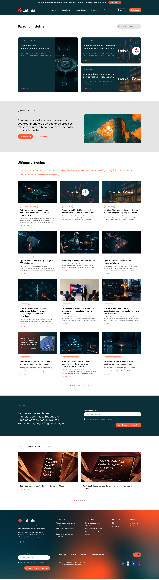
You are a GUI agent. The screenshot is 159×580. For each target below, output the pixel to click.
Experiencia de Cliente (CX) (78, 170)
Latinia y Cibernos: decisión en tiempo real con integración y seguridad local (99, 77)
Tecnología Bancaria (26, 175)
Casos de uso (80, 10)
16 (79, 385)
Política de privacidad (78, 555)
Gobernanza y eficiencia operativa (64, 535)
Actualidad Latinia (88, 41)
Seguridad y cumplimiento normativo (65, 530)
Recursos (95, 10)
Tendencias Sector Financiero (47, 175)
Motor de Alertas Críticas (94, 529)
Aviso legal (62, 555)
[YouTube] (23, 542)
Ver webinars (42, 136)
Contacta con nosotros (133, 524)
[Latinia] (26, 10)
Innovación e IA (96, 170)
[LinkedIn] (19, 542)
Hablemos (135, 10)
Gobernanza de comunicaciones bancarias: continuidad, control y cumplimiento (34, 50)
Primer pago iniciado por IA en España (78, 260)
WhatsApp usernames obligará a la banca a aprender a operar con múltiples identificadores (77, 364)
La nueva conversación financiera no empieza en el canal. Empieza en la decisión (78, 311)
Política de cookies (97, 555)
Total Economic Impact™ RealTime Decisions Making (43, 486)
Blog (114, 523)
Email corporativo (90, 411)
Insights (108, 170)
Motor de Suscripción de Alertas (94, 533)
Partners (107, 10)
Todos (21, 170)
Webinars (115, 526)
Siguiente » (85, 385)
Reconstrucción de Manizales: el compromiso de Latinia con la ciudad (99, 48)
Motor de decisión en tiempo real (92, 524)
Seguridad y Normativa (122, 170)
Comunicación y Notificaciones (29, 41)
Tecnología (65, 10)
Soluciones (51, 10)
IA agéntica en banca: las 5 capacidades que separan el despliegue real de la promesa (121, 311)
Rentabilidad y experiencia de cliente (65, 524)
